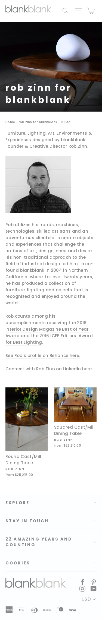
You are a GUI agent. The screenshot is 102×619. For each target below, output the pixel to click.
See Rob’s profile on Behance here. (42, 355)
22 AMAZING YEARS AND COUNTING (38, 542)
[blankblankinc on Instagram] (82, 588)
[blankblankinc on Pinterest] (94, 582)
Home (10, 122)
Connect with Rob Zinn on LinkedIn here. (49, 369)
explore (17, 503)
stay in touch (27, 521)
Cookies (17, 563)
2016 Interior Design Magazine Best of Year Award (47, 329)
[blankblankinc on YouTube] (94, 588)
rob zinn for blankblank (38, 122)
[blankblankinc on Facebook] (82, 582)
